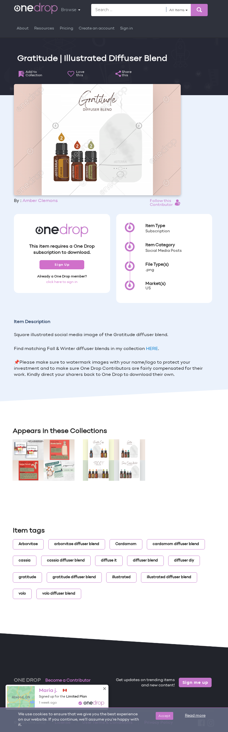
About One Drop (56, 692)
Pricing (66, 28)
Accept (164, 716)
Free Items (24, 692)
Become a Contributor (68, 680)
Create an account (97, 28)
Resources (44, 28)
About (23, 28)
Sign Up (61, 265)
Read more (195, 716)
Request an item (63, 699)
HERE (152, 349)
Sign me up (195, 682)
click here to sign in (62, 282)
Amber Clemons (40, 201)
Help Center (29, 699)
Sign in (126, 28)
